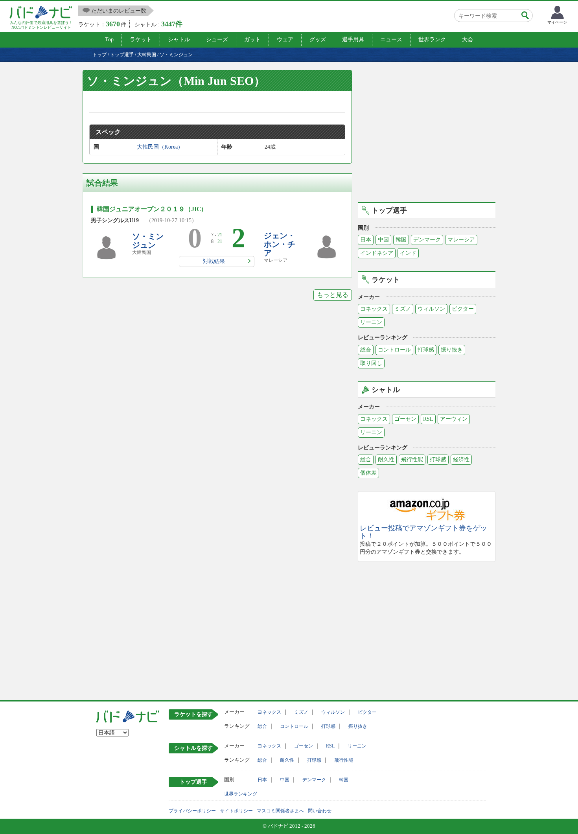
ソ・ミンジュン (148, 240)
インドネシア (376, 253)
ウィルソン (431, 309)
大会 (467, 39)
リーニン (371, 322)
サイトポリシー (236, 811)
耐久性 (386, 459)
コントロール (394, 350)
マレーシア (461, 240)
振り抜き (452, 350)
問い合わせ (319, 811)
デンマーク (427, 240)
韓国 (401, 240)
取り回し (371, 363)
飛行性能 (412, 459)
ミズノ (402, 309)
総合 (365, 350)
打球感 (426, 350)
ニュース (391, 39)
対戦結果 (214, 261)
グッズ (317, 39)
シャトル (179, 39)
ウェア (285, 39)
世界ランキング (240, 794)
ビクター (463, 309)
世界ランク (432, 39)
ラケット (141, 39)
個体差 (368, 473)
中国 (383, 240)
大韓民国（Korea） (160, 147)
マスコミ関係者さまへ (280, 811)
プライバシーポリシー (192, 811)
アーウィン (454, 419)
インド (408, 253)
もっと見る (332, 294)
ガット (252, 39)
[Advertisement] (427, 135)
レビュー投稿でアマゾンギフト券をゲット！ (423, 532)
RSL (428, 419)
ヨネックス (374, 309)
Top (109, 39)
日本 (365, 240)
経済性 (461, 459)
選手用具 (353, 39)
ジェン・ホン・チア (279, 244)
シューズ (217, 39)
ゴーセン (405, 419)
